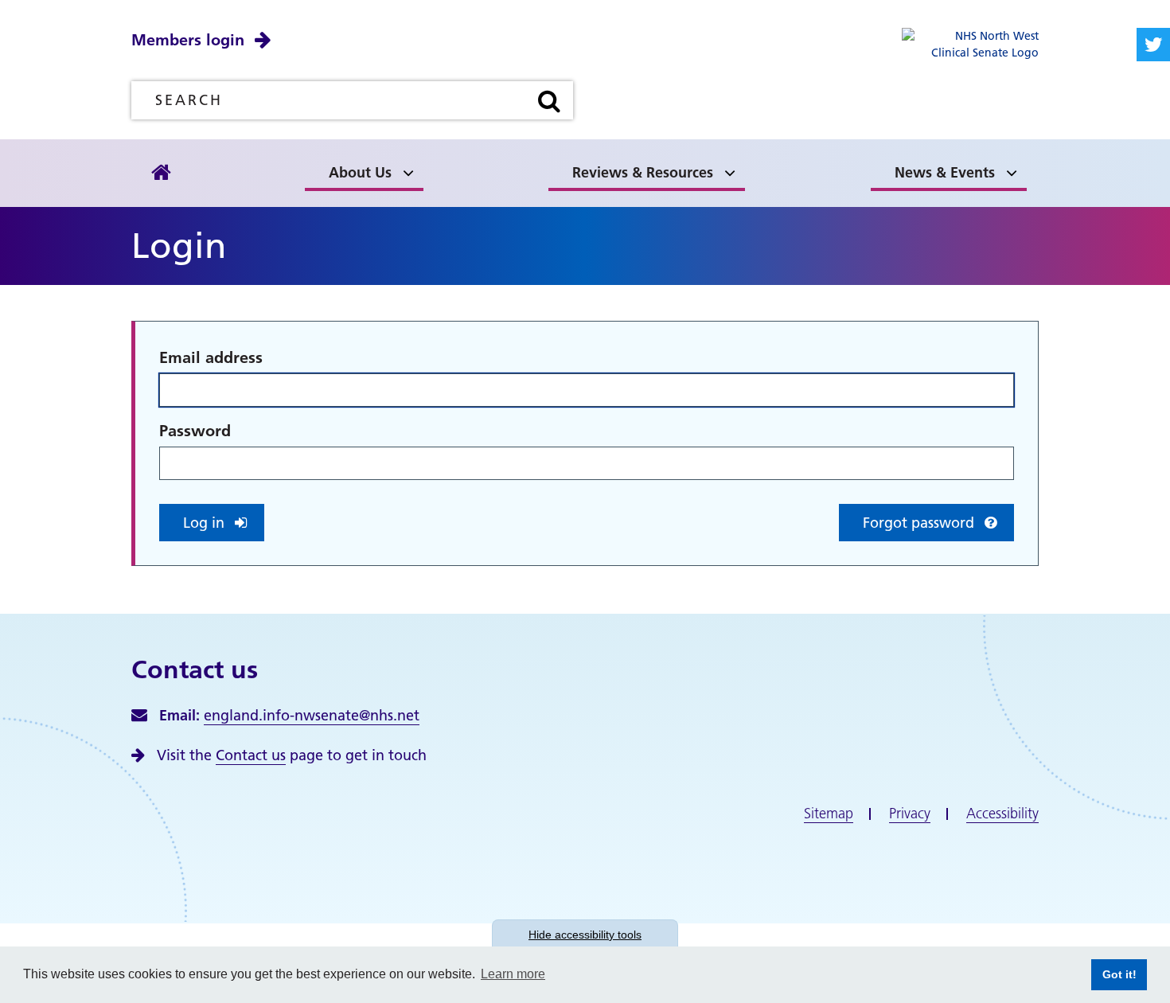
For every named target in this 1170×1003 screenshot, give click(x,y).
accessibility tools (585, 934)
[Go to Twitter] (1153, 44)
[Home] (161, 173)
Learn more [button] (513, 974)
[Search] (549, 100)
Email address (211, 357)
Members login (187, 39)
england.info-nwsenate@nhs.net (311, 715)
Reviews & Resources (642, 172)
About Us (360, 172)
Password (195, 430)
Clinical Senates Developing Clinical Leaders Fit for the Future (471, 147)
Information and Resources (468, 168)
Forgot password (920, 522)
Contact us (251, 755)
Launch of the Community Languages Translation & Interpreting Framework (242, 147)
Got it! (1114, 974)
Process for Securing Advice (247, 168)
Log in (205, 522)
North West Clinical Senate (244, 168)
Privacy (909, 813)
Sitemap (828, 813)
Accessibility (1002, 813)
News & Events (945, 172)
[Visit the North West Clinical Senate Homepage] (970, 44)
